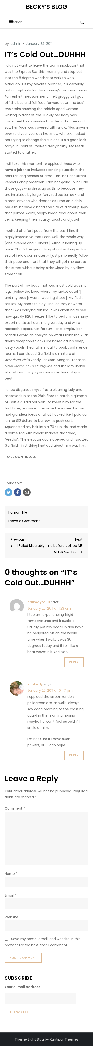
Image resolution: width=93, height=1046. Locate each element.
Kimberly (35, 684)
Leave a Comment (24, 521)
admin (15, 43)
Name (11, 873)
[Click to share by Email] (27, 492)
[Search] (82, 22)
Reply (74, 662)
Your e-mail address (22, 986)
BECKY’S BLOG (46, 7)
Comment (15, 808)
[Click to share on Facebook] (17, 492)
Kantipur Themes (64, 1039)
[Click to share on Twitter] (8, 492)
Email (10, 895)
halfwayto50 (38, 602)
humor (14, 512)
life (24, 512)
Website (11, 917)
